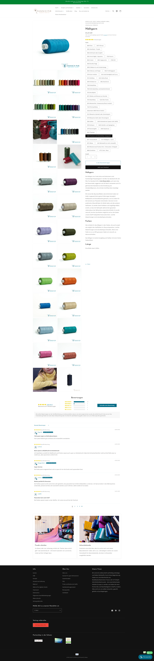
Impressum (36, 590)
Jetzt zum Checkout (103, 167)
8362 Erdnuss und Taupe (94, 71)
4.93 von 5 (50, 404)
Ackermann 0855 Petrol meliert (95, 110)
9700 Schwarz (90, 125)
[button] (57, 7)
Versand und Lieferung (39, 581)
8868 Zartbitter (91, 150)
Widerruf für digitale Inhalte (40, 587)
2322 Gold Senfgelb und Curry (109, 74)
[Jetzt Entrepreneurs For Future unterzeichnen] (59, 643)
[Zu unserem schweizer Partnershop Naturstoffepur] (38, 641)
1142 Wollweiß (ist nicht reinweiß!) (106, 143)
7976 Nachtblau (91, 100)
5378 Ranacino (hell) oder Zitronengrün (98, 118)
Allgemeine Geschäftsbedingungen (42, 595)
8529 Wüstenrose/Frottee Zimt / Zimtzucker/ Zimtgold (102, 147)
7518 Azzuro (110, 56)
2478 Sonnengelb (92, 128)
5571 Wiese (90, 143)
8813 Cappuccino (102, 60)
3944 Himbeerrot (91, 81)
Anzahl (87, 154)
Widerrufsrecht (37, 598)
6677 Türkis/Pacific (92, 139)
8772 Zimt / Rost (104, 150)
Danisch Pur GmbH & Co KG (74, 657)
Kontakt (35, 578)
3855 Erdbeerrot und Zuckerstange (96, 67)
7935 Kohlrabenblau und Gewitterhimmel (98, 89)
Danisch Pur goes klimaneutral (70, 575)
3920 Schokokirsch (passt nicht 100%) (107, 121)
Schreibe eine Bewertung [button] (107, 405)
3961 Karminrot (104, 81)
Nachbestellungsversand (68, 587)
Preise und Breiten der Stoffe (69, 584)
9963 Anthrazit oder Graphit (95, 53)
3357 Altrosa (100, 45)
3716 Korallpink (91, 92)
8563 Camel (90, 60)
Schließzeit (65, 592)
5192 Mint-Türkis (104, 100)
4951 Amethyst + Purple (93, 49)
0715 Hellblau (91, 78)
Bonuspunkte (66, 590)
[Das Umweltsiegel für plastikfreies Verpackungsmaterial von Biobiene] (68, 643)
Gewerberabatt (66, 578)
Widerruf (35, 584)
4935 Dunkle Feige (92, 63)
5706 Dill (113, 60)
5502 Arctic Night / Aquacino (95, 56)
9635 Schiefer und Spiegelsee (107, 125)
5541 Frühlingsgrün (110, 71)
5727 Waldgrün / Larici (107, 139)
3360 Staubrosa (105, 128)
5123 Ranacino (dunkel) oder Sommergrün (98, 114)
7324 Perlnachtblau (92, 107)
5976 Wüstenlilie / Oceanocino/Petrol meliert (99, 103)
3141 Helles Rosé (103, 78)
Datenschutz (36, 592)
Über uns (64, 573)
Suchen (35, 573)
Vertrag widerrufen (38, 601)
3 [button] (77, 506)
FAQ (63, 581)
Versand (105, 35)
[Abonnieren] (60, 610)
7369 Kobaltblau (91, 85)
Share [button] (88, 264)
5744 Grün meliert (92, 74)
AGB (34, 575)
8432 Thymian (91, 132)
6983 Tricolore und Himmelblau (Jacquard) (99, 136)
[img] (42, 429)
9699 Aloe (89, 45)
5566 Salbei (90, 121)
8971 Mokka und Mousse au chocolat (97, 96)
